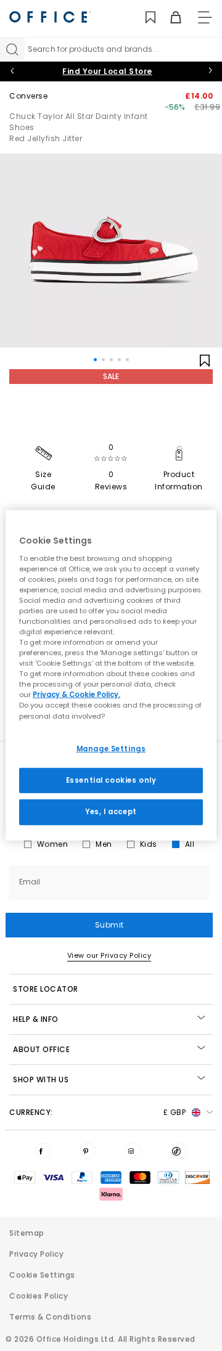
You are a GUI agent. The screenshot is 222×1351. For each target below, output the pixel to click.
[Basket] (169, 18)
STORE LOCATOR (45, 989)
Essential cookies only (111, 780)
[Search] (12, 49)
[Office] (50, 17)
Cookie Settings (42, 1275)
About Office (41, 1049)
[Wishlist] (143, 18)
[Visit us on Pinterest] (88, 1151)
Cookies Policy (38, 1296)
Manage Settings (111, 748)
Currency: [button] (97, 1112)
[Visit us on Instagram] (134, 1151)
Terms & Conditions (50, 1317)
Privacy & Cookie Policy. (76, 695)
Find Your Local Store (107, 71)
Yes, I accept (110, 812)
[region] (111, 675)
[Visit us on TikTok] (179, 1151)
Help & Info (36, 1019)
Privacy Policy (36, 1254)
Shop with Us (40, 1079)
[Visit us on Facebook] (43, 1151)
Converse (28, 96)
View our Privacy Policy (109, 955)
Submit (109, 925)
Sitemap (26, 1233)
